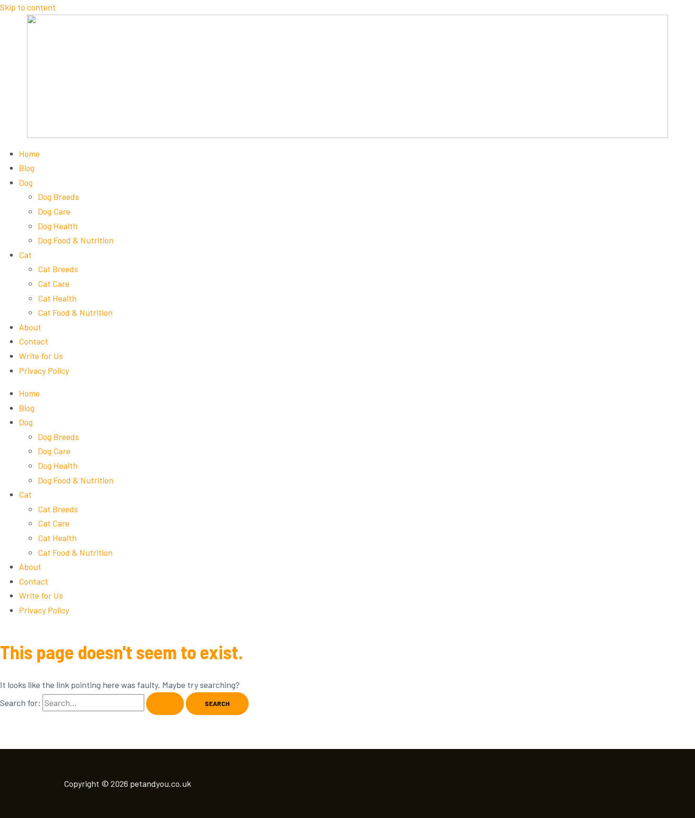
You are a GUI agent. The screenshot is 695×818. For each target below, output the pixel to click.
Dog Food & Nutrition (75, 240)
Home (29, 153)
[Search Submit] (165, 703)
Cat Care (54, 283)
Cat (25, 255)
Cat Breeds (58, 269)
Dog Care (54, 211)
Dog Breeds (58, 196)
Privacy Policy (44, 370)
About (30, 327)
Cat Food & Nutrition (75, 312)
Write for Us (41, 356)
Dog (26, 182)
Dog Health (58, 226)
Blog (27, 168)
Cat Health (57, 298)
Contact (33, 341)
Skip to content (28, 7)
